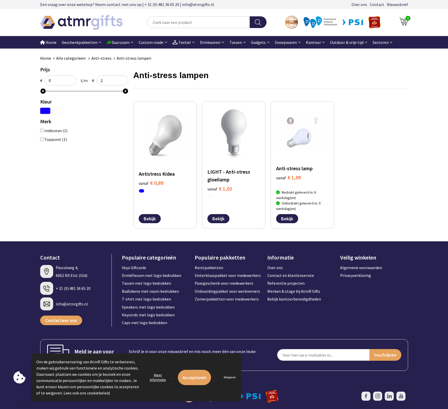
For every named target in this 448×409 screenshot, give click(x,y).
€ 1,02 (219, 188)
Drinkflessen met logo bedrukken (151, 275)
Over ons (359, 4)
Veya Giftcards (134, 267)
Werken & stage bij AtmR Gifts (293, 291)
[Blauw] (45, 111)
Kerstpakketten (209, 267)
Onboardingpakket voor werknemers (227, 291)
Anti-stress (101, 58)
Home (51, 42)
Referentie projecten (286, 283)
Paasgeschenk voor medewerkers (224, 283)
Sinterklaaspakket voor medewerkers (228, 275)
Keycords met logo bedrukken (148, 314)
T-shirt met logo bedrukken (146, 299)
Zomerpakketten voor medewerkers (227, 299)
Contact (377, 4)
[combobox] (198, 22)
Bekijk (150, 219)
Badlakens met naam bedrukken (150, 291)
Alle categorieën (71, 58)
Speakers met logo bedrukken (148, 307)
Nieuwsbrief (397, 4)
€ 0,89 (151, 183)
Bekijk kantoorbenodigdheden (294, 299)
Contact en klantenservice (290, 275)
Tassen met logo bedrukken (146, 283)
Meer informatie (158, 377)
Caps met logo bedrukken (144, 322)
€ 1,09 (288, 177)
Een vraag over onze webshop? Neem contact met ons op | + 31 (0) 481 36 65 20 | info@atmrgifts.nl (127, 4)
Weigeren (230, 377)
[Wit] (58, 111)
